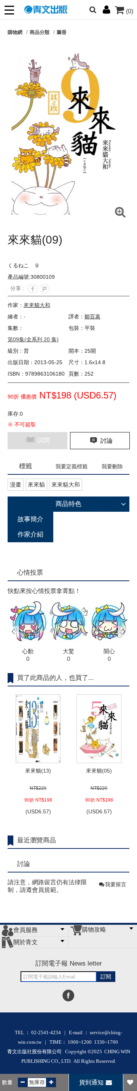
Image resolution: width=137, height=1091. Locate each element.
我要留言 (115, 884)
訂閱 (105, 977)
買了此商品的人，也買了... (55, 677)
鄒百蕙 (92, 316)
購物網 (15, 32)
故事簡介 (30, 519)
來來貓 (36, 484)
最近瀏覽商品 (36, 840)
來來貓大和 (37, 305)
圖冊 (62, 32)
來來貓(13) (38, 771)
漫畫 (15, 484)
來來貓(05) (99, 771)
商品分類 (39, 32)
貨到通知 (92, 1082)
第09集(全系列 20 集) (33, 339)
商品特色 (68, 504)
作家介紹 (30, 534)
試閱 (43, 440)
